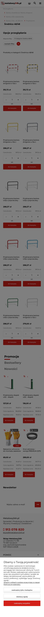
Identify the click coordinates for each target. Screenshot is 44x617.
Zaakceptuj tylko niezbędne (22, 590)
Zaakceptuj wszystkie (22, 603)
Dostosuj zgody (22, 597)
